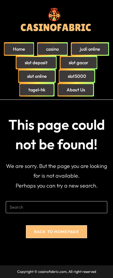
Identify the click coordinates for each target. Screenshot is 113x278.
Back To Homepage (56, 231)
